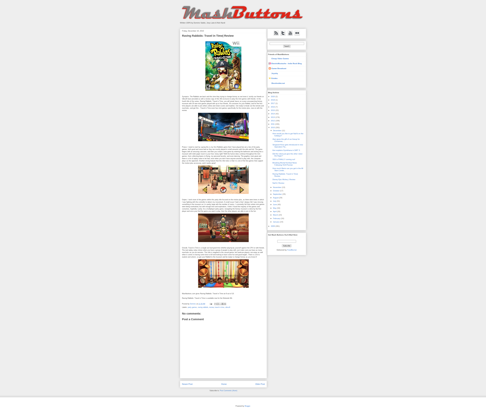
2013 (273, 117)
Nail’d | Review (278, 183)
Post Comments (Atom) (228, 391)
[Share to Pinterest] (225, 304)
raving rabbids (203, 307)
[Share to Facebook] (222, 304)
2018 (273, 100)
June (275, 204)
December (277, 130)
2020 (273, 96)
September (277, 194)
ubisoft (227, 307)
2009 (273, 226)
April (275, 211)
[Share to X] (220, 304)
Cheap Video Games (280, 59)
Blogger (247, 406)
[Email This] (215, 304)
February (277, 218)
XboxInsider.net (278, 83)
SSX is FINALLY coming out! (283, 159)
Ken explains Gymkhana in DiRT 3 (286, 150)
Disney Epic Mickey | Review (283, 179)
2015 (273, 110)
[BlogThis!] (218, 304)
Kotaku (274, 78)
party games (192, 307)
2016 (273, 107)
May (275, 208)
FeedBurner (292, 250)
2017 (273, 103)
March (276, 215)
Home (224, 384)
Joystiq (274, 73)
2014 (273, 114)
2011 (273, 124)
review (211, 307)
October (276, 191)
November (277, 187)
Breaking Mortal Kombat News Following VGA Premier (284, 164)
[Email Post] (211, 304)
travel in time (219, 307)
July (275, 201)
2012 (273, 121)
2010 (273, 127)
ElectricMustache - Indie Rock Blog (286, 63)
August (276, 198)
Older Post (260, 384)
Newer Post (187, 384)
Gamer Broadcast (278, 68)
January (276, 222)
